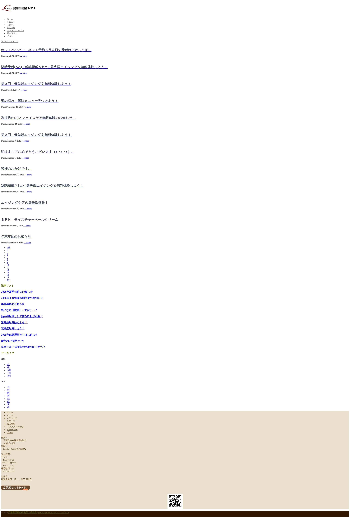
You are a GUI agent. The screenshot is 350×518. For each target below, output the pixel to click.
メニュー (11, 22)
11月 (9, 373)
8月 (8, 364)
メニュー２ (12, 418)
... (7, 252)
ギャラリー (12, 33)
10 (8, 265)
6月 (8, 401)
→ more (23, 56)
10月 (9, 370)
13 (8, 272)
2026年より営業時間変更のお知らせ (22, 298)
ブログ (10, 36)
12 (8, 270)
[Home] (18, 12)
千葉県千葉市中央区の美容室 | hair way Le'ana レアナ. (34, 512)
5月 (8, 398)
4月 (8, 396)
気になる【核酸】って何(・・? (19, 310)
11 (8, 267)
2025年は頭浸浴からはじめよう (19, 334)
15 (8, 277)
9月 (8, 367)
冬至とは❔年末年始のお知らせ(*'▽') (23, 347)
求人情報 (11, 27)
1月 (8, 387)
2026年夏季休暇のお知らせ (17, 291)
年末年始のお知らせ (12, 304)
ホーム (10, 19)
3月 (8, 393)
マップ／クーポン (15, 30)
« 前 (8, 247)
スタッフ (11, 25)
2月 (8, 390)
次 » (8, 280)
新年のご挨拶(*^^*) (12, 340)
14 (8, 275)
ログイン (64, 512)
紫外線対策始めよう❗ (14, 322)
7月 (8, 404)
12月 (9, 376)
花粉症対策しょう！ (12, 328)
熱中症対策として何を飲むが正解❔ (22, 316)
